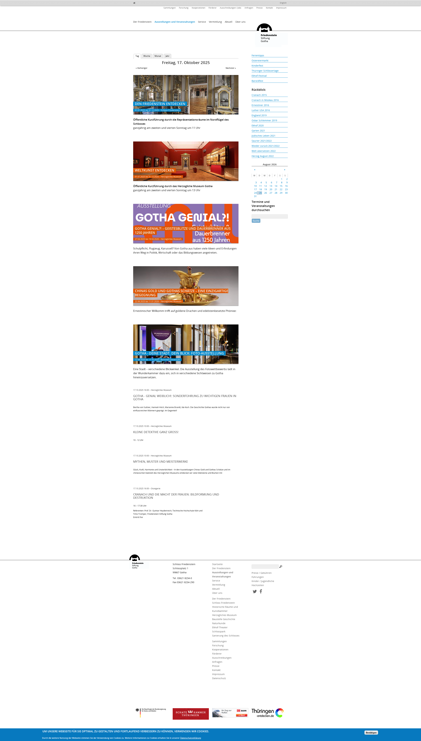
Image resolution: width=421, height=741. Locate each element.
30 (286, 192)
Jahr (167, 55)
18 (260, 189)
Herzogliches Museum (224, 615)
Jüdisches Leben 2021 (263, 135)
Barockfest (257, 80)
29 (281, 192)
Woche (146, 55)
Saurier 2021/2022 (262, 140)
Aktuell (228, 21)
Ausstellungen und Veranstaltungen (175, 21)
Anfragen (249, 7)
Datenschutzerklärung (190, 738)
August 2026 (270, 164)
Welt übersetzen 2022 (264, 150)
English (283, 2)
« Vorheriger (141, 68)
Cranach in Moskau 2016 (265, 100)
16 (286, 185)
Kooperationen (198, 7)
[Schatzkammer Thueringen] (191, 714)
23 (286, 189)
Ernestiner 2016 (260, 105)
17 (255, 189)
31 (255, 196)
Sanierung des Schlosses (225, 635)
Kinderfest (257, 65)
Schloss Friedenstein (223, 602)
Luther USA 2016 (261, 110)
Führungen (258, 577)
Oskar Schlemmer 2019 (264, 120)
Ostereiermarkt (260, 60)
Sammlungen (169, 7)
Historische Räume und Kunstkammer (225, 608)
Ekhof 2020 (258, 125)
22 (281, 189)
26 (265, 192)
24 (255, 192)
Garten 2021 (258, 130)
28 (276, 192)
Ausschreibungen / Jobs (230, 7)
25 (260, 192)
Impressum (281, 7)
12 (265, 185)
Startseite (217, 564)
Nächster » (231, 68)
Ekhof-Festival (259, 75)
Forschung (183, 7)
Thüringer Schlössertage (265, 70)
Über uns (240, 21)
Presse (259, 7)
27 (271, 192)
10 (255, 185)
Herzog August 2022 (263, 156)
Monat (158, 55)
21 (276, 189)
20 (271, 189)
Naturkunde (218, 623)
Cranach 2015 (259, 95)
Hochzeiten (258, 585)
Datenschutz (219, 678)
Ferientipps (258, 55)
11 (260, 185)
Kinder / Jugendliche (263, 581)
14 (276, 185)
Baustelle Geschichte (223, 619)
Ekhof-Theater (220, 627)
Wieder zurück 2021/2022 (266, 145)
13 (271, 185)
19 (265, 189)
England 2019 (259, 115)
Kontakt (269, 7)
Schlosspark (218, 631)
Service (202, 21)
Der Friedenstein (142, 21)
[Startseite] (141, 2)
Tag (138, 55)
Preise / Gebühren (262, 572)
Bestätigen (371, 732)
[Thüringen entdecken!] (270, 713)
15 (281, 185)
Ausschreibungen (222, 657)
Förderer (213, 7)
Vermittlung (215, 21)
